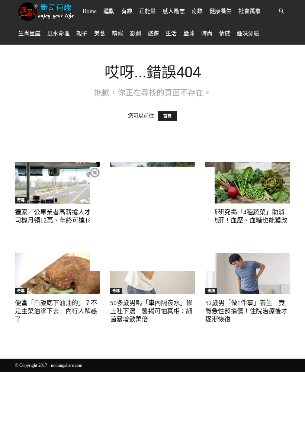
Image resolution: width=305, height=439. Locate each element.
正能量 (147, 11)
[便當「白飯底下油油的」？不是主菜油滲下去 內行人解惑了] (57, 274)
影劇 (135, 33)
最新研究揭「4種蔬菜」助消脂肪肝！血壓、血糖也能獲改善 (246, 220)
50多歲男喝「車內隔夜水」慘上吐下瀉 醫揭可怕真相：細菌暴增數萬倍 (151, 311)
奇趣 (197, 11)
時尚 (206, 33)
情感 (224, 33)
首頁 (167, 116)
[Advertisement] (152, 219)
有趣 (126, 11)
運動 (109, 11)
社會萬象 (249, 11)
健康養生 (220, 11)
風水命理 (58, 33)
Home (90, 11)
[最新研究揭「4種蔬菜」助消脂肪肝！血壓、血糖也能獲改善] (247, 183)
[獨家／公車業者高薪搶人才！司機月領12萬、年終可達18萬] (57, 183)
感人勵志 (174, 11)
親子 (81, 33)
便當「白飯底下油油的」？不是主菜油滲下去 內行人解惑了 (56, 311)
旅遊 (153, 33)
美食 (99, 33)
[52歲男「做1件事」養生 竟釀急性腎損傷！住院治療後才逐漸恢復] (247, 274)
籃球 (189, 33)
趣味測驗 (248, 33)
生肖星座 (29, 33)
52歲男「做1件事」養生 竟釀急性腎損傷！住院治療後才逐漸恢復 (246, 311)
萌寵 (117, 33)
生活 (171, 33)
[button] (281, 11)
